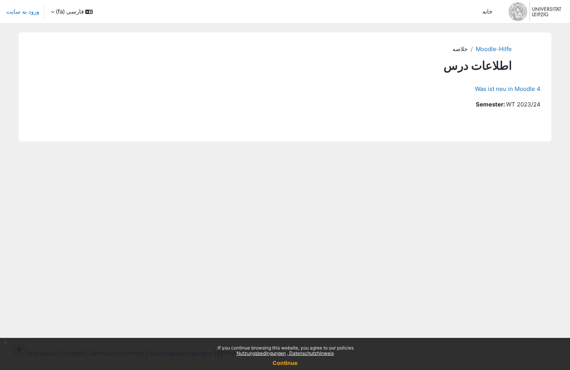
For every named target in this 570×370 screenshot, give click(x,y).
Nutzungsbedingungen (261, 353)
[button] (72, 11)
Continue (285, 363)
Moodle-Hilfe (494, 49)
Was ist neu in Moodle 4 (508, 88)
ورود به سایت (22, 11)
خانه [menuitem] (487, 11)
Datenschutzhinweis (311, 353)
